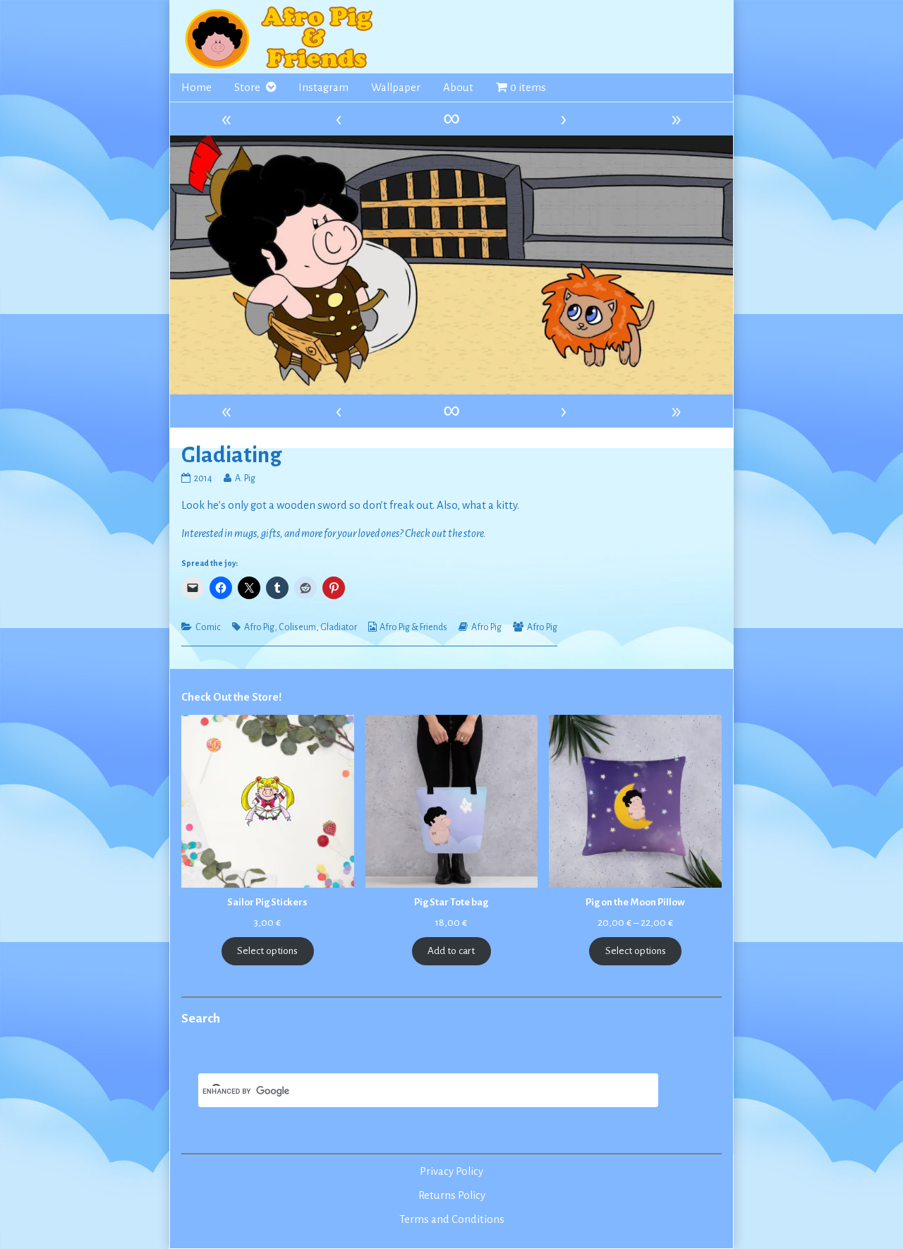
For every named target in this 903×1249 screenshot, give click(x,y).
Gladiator (338, 627)
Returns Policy (451, 1195)
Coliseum (297, 627)
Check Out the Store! (231, 697)
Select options (267, 951)
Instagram (323, 87)
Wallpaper (395, 87)
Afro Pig (259, 627)
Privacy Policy (451, 1171)
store (473, 533)
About (458, 87)
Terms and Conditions (451, 1219)
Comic (208, 627)
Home (196, 87)
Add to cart (451, 951)
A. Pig (244, 478)
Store (247, 87)
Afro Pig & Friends (413, 627)
